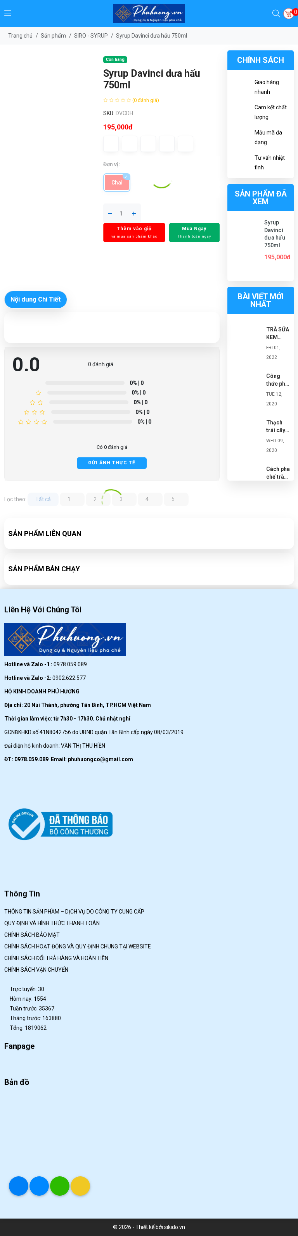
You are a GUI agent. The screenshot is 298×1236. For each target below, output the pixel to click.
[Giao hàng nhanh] (241, 88)
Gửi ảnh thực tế (111, 462)
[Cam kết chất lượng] (241, 113)
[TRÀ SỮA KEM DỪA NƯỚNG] (246, 341)
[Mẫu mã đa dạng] (241, 138)
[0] (288, 13)
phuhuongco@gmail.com (100, 759)
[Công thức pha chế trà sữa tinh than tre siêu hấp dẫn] (246, 387)
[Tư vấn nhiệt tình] (241, 164)
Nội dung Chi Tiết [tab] (35, 299)
